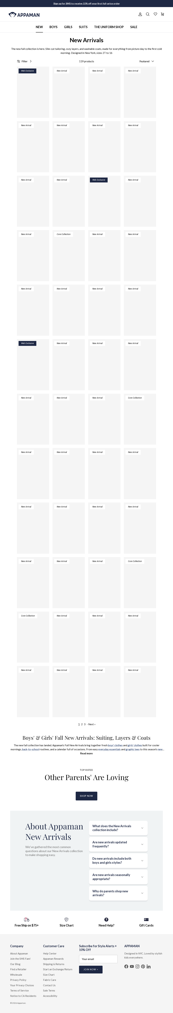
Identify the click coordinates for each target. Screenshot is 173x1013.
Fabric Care (49, 979)
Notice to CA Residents (23, 995)
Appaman (21, 1003)
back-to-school (30, 749)
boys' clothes (115, 745)
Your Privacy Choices (22, 985)
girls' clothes (135, 745)
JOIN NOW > (90, 969)
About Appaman (19, 953)
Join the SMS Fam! (20, 958)
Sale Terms (49, 990)
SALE (133, 27)
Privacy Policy (18, 979)
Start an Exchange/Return (57, 969)
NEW (39, 27)
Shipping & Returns (53, 964)
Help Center (50, 953)
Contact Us (49, 985)
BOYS (53, 27)
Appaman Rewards (53, 958)
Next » (91, 724)
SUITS (83, 27)
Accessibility (50, 995)
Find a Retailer (18, 969)
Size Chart (49, 974)
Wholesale (16, 974)
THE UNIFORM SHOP (109, 27)
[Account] (139, 14)
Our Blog (15, 964)
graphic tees (133, 749)
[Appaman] (24, 14)
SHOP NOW (86, 796)
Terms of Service (19, 990)
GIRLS (68, 27)
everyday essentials (109, 749)
